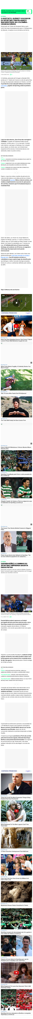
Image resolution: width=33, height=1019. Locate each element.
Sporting (12, 180)
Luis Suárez (4, 85)
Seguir (28, 12)
